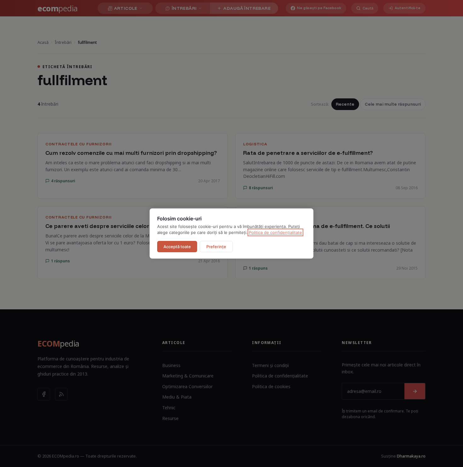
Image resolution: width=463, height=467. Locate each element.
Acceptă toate (177, 246)
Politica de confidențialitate (275, 232)
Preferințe (216, 246)
